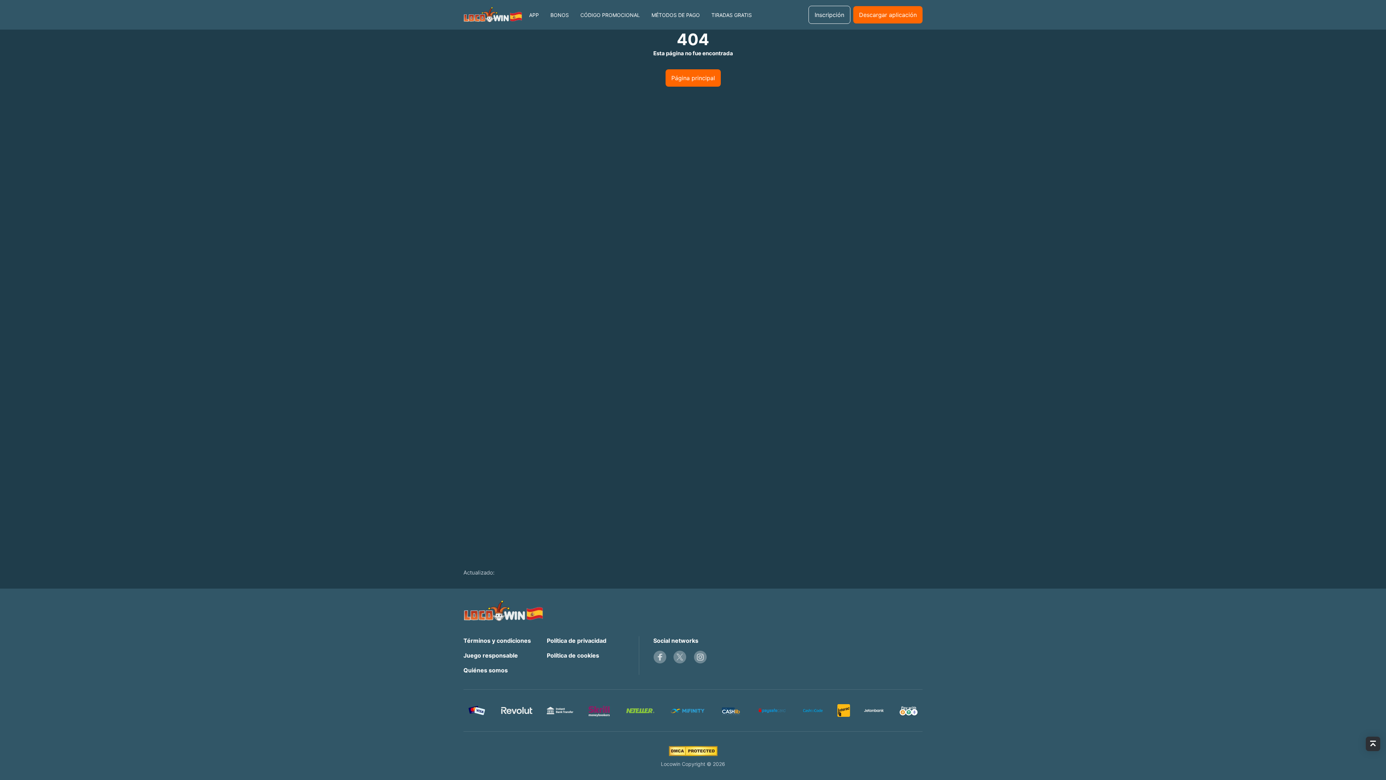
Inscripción (829, 14)
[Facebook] (659, 657)
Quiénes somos (485, 670)
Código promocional (610, 15)
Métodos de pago (675, 15)
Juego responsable (490, 655)
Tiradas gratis (731, 15)
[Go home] (492, 15)
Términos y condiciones (497, 640)
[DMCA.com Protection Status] (693, 751)
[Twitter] (680, 657)
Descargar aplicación (888, 14)
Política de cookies (573, 655)
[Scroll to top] (1373, 744)
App (534, 15)
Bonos (559, 15)
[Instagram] (700, 657)
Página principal (693, 78)
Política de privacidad (576, 640)
